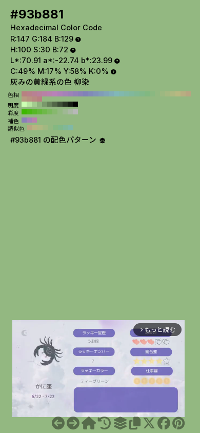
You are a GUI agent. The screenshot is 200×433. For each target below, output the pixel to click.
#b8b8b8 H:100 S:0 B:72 (75, 111)
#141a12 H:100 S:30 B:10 (70, 104)
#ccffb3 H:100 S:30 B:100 (24, 104)
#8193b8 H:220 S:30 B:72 (95, 93)
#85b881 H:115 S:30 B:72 (55, 127)
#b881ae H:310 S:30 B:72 (49, 93)
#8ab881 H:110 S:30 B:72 (152, 93)
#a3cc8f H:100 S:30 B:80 (34, 104)
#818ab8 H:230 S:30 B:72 (90, 93)
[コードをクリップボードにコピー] (135, 423)
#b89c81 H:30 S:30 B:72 (24, 99)
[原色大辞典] (89, 423)
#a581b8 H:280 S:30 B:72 (65, 93)
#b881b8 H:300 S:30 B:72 (54, 93)
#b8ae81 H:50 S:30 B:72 (183, 93)
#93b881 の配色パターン (54, 140)
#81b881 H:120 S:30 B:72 (147, 93)
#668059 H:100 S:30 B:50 (49, 104)
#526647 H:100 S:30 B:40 (54, 104)
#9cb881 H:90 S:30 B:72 (162, 93)
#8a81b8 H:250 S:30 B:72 (80, 93)
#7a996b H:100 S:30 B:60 (44, 104)
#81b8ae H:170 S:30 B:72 (121, 93)
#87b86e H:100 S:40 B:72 (54, 111)
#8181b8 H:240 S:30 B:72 (85, 93)
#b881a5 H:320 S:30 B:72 (44, 93)
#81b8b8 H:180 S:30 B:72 (116, 93)
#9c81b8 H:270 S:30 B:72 (70, 93)
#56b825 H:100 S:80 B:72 (34, 111)
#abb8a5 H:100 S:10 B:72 (70, 111)
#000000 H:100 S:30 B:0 (75, 104)
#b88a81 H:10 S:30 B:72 (34, 99)
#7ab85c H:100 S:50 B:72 (49, 111)
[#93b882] (73, 423)
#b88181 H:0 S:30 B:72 (39, 99)
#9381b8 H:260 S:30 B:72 (75, 93)
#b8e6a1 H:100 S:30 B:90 (29, 104)
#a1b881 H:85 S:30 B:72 (45, 127)
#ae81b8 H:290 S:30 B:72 (60, 93)
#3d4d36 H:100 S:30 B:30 (60, 104)
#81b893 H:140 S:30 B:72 (136, 93)
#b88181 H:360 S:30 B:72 (24, 93)
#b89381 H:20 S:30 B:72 (29, 99)
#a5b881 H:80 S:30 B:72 (167, 93)
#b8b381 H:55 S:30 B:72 (34, 127)
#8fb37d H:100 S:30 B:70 (39, 104)
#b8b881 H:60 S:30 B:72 (178, 93)
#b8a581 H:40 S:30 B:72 (188, 93)
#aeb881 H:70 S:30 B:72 (172, 93)
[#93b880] (58, 423)
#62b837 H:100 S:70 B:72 (39, 111)
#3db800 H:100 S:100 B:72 (24, 111)
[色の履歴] (104, 423)
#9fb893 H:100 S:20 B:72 (65, 111)
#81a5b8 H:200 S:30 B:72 (106, 93)
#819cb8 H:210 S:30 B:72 (101, 93)
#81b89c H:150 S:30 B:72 (131, 93)
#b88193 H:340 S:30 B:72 (34, 93)
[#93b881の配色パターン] (120, 423)
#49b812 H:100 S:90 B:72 (29, 111)
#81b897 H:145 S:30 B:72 (65, 127)
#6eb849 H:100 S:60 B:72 (44, 111)
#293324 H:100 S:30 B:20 (65, 104)
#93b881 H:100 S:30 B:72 (157, 93)
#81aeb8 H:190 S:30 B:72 (111, 93)
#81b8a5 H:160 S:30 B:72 (126, 93)
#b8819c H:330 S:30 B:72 (39, 93)
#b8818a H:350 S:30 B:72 (29, 93)
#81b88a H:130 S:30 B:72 (142, 93)
